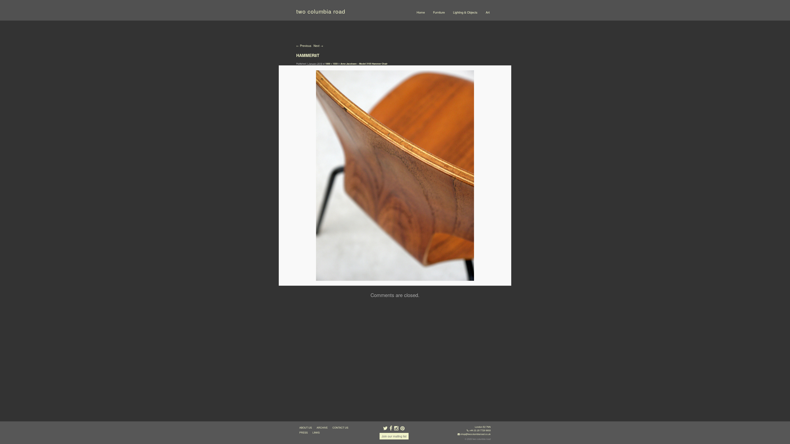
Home (421, 12)
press (303, 432)
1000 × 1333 (331, 63)
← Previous (303, 46)
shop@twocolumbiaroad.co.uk (475, 434)
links (316, 432)
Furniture (439, 12)
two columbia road (320, 11)
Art (488, 12)
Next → (318, 46)
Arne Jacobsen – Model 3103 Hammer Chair (363, 63)
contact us (340, 427)
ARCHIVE (322, 427)
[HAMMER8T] (395, 175)
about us (305, 427)
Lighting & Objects (465, 12)
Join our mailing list (394, 436)
